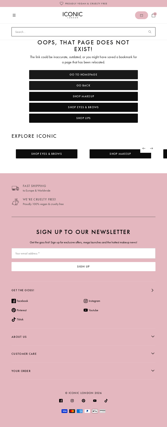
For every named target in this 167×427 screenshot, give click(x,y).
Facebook (22, 301)
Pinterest (22, 310)
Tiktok (20, 319)
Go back (83, 85)
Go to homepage (83, 74)
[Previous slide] (144, 148)
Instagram (94, 301)
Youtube (93, 310)
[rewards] (141, 15)
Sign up (83, 266)
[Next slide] (151, 148)
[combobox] (83, 31)
